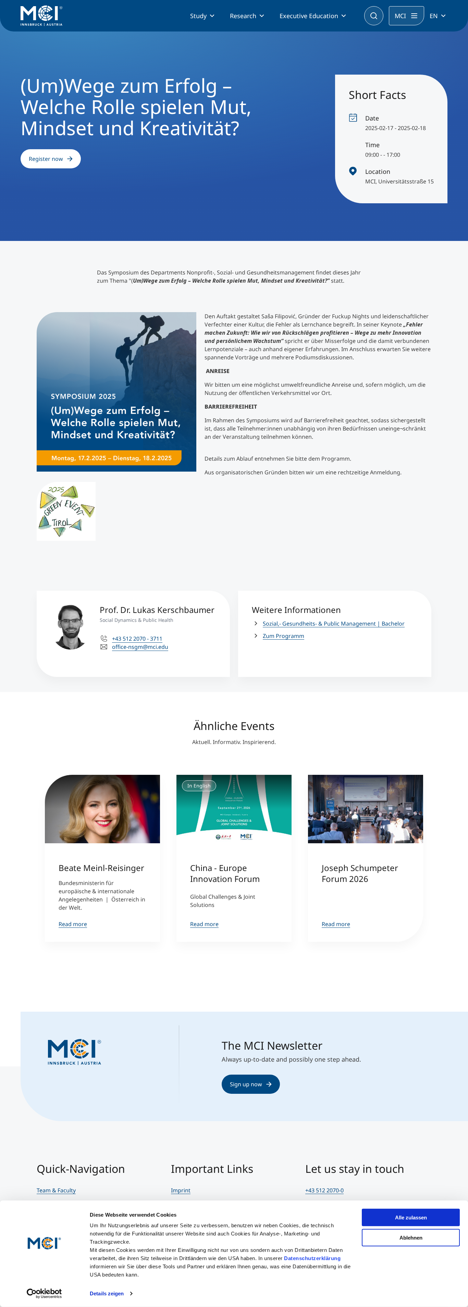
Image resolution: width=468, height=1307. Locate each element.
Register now (46, 159)
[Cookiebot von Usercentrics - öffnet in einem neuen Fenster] (44, 1294)
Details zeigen (107, 1293)
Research (243, 16)
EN (434, 16)
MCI (400, 16)
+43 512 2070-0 (324, 1190)
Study (198, 16)
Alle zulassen (411, 1217)
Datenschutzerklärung (312, 1258)
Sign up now (246, 1084)
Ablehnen (410, 1237)
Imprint (180, 1190)
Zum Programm (283, 636)
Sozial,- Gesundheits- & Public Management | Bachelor (334, 623)
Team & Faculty (56, 1190)
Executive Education (309, 16)
